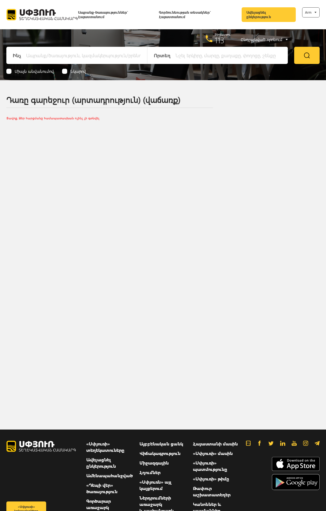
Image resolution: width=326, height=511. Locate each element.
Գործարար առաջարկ (98, 504)
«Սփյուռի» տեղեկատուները (105, 447)
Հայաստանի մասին (215, 444)
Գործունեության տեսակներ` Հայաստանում (185, 14)
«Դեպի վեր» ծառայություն (101, 488)
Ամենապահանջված (109, 475)
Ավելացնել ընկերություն (258, 14)
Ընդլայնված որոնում (261, 39)
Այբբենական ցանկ (161, 444)
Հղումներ (149, 472)
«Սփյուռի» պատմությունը (210, 466)
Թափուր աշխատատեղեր (211, 491)
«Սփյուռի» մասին (213, 453)
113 (219, 40)
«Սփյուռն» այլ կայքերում (155, 485)
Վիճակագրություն (160, 453)
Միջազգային (154, 463)
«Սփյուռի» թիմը (211, 479)
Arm (308, 12)
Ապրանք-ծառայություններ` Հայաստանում (103, 14)
